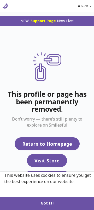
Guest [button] (84, 6)
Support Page (43, 20)
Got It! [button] (47, 203)
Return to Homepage (47, 144)
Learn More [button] (16, 188)
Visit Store (47, 160)
